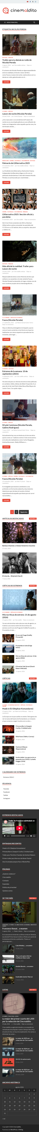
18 (10, 1105)
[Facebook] (30, 1)
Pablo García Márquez (21, 711)
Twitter (5, 795)
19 (14, 1105)
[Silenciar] (31, 836)
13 (19, 1102)
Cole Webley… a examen (24, 945)
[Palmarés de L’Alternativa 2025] (19, 148)
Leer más (5, 81)
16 (34, 1102)
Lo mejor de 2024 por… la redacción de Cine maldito (24, 1049)
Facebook (6, 792)
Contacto (5, 880)
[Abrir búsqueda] (34, 22)
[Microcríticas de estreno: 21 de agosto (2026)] (19, 600)
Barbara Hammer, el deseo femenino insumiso (18, 546)
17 (5, 1105)
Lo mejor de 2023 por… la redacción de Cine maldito (24, 1070)
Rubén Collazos (18, 931)
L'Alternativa (25, 160)
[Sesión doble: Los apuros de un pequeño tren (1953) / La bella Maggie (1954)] (8, 757)
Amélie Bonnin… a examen (24, 966)
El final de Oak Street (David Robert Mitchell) (25, 667)
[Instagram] (35, 1)
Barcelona (5, 160)
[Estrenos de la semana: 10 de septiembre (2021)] (19, 356)
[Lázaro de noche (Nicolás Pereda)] (19, 98)
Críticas (10, 111)
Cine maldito (19, 219)
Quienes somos (7, 891)
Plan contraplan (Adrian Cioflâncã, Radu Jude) (23, 957)
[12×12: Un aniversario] (8, 1059)
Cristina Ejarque (18, 116)
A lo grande (5, 317)
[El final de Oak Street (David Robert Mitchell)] (8, 666)
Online (4, 706)
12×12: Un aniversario (23, 1059)
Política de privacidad (9, 887)
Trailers (10, 57)
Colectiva (11, 1016)
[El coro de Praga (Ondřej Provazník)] (8, 635)
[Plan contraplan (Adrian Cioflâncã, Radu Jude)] (8, 956)
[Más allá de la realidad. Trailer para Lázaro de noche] (19, 251)
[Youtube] (27, 1)
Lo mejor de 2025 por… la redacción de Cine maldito (24, 1039)
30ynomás (5, 924)
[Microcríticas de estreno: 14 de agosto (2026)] (8, 656)
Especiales (5, 884)
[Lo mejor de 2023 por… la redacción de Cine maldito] (8, 1070)
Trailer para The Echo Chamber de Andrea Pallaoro (18, 855)
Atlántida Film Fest (14, 705)
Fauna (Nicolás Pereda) (12, 320)
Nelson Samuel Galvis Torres (25, 322)
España (12, 160)
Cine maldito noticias (19, 65)
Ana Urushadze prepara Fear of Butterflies (16, 862)
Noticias (4, 57)
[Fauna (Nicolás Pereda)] (19, 304)
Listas (16, 1016)
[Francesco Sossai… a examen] (19, 903)
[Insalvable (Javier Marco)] (8, 977)
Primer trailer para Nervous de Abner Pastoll (16, 858)
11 (10, 1102)
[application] (19, 828)
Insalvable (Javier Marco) (24, 977)
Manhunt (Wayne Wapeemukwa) (21, 748)
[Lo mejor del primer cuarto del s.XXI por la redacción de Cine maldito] (19, 994)
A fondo (4, 111)
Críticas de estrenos (16, 317)
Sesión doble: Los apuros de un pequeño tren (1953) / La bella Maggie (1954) (26, 759)
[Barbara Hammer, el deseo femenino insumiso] (19, 532)
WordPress (14, 1129)
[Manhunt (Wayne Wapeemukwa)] (8, 747)
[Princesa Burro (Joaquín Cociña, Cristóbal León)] (8, 726)
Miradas (25, 211)
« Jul (3, 1119)
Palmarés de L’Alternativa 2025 (16, 163)
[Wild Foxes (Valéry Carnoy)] (8, 737)
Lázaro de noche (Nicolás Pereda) (17, 114)
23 (34, 1105)
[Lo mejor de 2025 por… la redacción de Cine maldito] (8, 1038)
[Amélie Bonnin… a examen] (8, 966)
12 (14, 1102)
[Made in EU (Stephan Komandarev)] (19, 693)
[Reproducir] (5, 836)
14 (24, 1102)
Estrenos (5, 368)
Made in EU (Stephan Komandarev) (17, 708)
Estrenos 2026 (8, 777)
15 (29, 1102)
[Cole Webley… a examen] (8, 946)
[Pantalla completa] (34, 836)
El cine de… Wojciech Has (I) (12, 576)
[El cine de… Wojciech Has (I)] (19, 563)
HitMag (20, 1129)
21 (24, 1105)
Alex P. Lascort (21, 481)
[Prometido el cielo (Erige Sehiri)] (8, 646)
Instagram (6, 798)
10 (5, 1102)
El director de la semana (22, 924)
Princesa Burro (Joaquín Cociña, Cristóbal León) (24, 727)
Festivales (18, 160)
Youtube (6, 789)
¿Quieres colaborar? (8, 874)
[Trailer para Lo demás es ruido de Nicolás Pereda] (19, 44)
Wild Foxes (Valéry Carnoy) (25, 736)
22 (29, 1105)
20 (19, 1105)
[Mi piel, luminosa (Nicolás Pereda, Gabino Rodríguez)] (19, 409)
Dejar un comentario (29, 116)
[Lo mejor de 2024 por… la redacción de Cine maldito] (8, 1049)
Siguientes (23, 512)
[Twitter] (33, 1)
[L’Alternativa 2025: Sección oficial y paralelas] (19, 199)
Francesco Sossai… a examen (14, 928)
